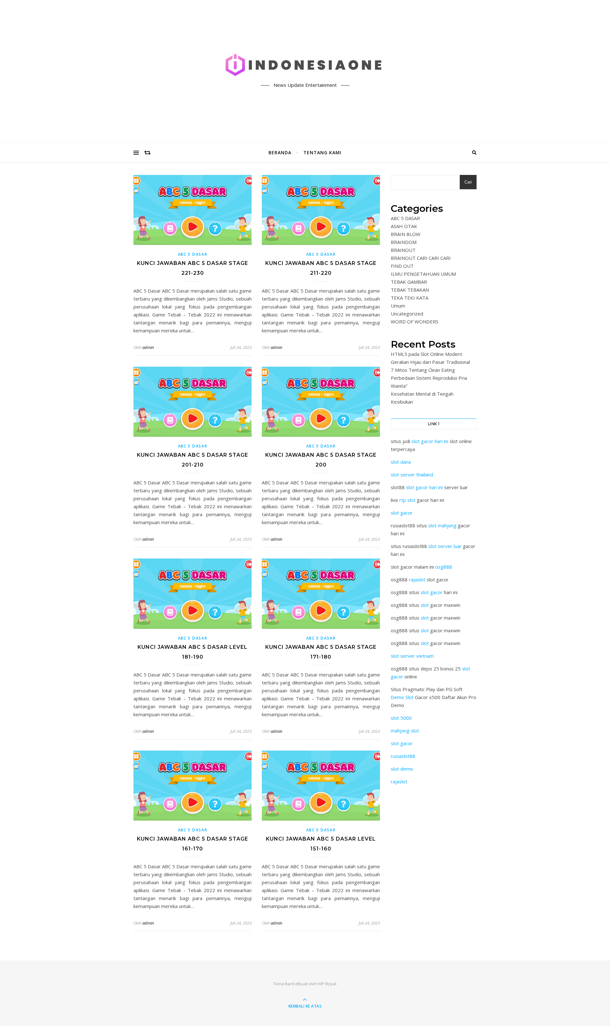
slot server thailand (412, 474)
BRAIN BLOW (405, 234)
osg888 (443, 567)
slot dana (401, 462)
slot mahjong (442, 525)
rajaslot (417, 579)
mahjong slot (405, 730)
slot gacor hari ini (429, 441)
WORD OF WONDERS (414, 321)
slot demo (402, 769)
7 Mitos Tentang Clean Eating (423, 370)
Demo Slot (402, 697)
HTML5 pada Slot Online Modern (426, 354)
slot (425, 605)
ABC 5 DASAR (192, 254)
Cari (468, 182)
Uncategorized (407, 313)
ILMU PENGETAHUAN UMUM (423, 274)
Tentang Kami (322, 152)
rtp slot (407, 500)
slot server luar (445, 546)
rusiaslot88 (403, 756)
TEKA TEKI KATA (409, 298)
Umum (398, 305)
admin (148, 347)
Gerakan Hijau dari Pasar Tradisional (430, 362)
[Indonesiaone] (305, 66)
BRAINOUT (403, 250)
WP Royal (327, 984)
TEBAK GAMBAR (409, 282)
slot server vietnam (412, 656)
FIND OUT (402, 266)
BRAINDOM (404, 242)
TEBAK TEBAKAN (410, 290)
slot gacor (402, 513)
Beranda (279, 152)
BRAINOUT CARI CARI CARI (421, 258)
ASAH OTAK (404, 226)
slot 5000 (401, 718)
